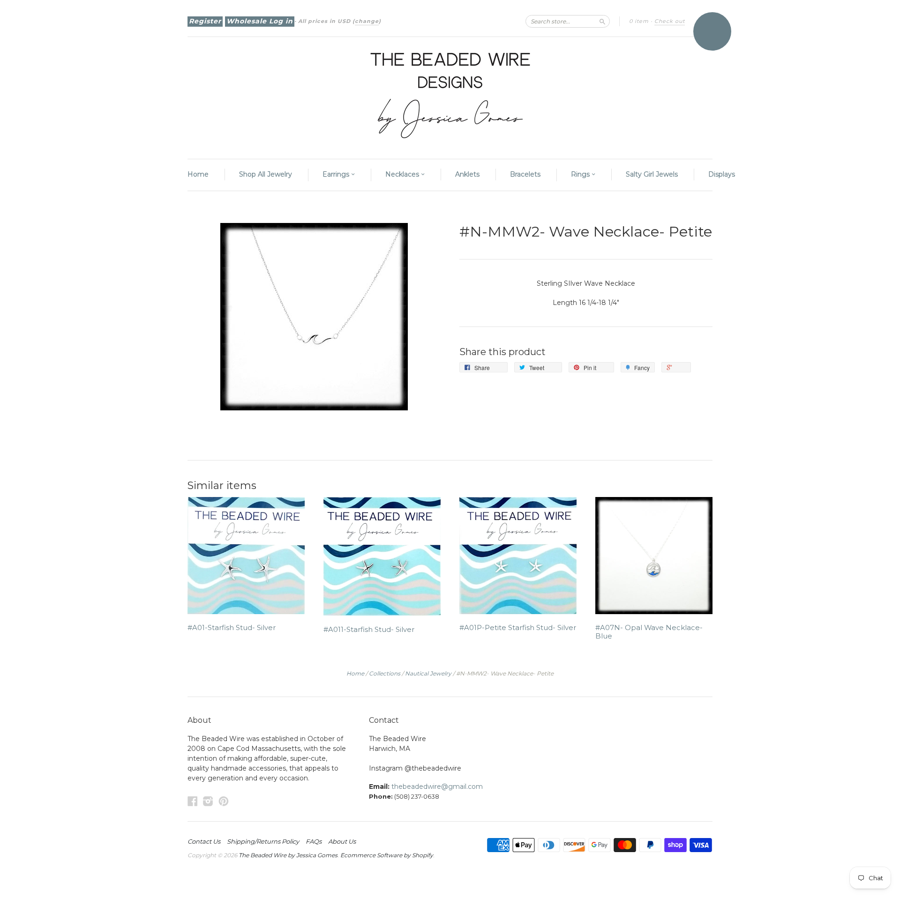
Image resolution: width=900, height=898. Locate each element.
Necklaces (403, 174)
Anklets (467, 174)
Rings (581, 174)
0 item (639, 21)
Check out (669, 21)
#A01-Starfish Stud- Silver (232, 627)
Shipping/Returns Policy (263, 841)
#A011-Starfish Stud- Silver (368, 629)
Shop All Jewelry (265, 174)
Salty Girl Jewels (652, 174)
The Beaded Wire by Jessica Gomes (288, 855)
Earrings (336, 174)
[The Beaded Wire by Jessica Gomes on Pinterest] (223, 801)
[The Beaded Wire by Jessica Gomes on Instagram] (208, 801)
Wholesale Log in (259, 21)
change (367, 21)
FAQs (314, 841)
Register (205, 21)
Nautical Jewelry (428, 673)
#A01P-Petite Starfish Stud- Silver (517, 627)
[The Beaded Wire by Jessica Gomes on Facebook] (193, 801)
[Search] (602, 21)
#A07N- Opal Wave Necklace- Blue (649, 631)
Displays (721, 174)
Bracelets (525, 174)
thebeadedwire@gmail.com (437, 786)
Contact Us (204, 841)
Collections (384, 673)
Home (198, 174)
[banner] (450, 93)
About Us (342, 841)
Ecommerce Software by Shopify (386, 855)
